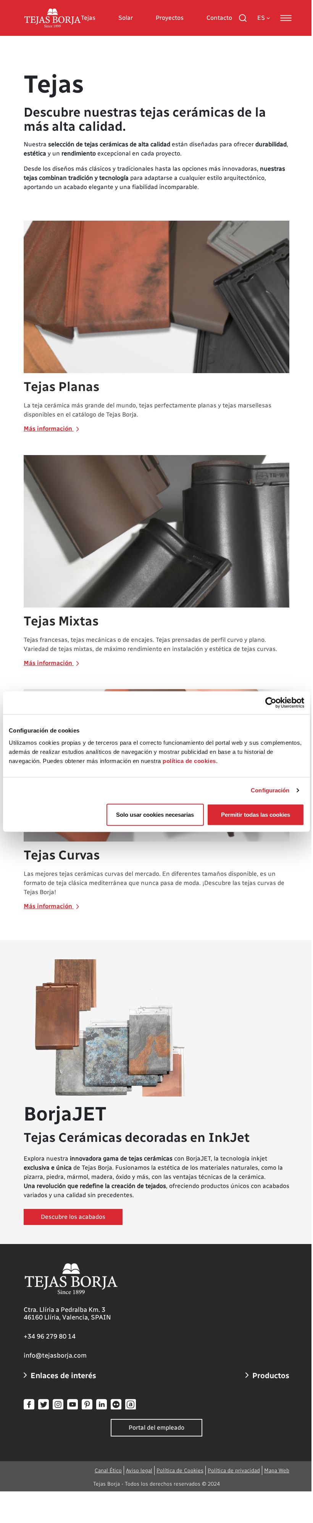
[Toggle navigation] (286, 18)
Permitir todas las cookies (255, 814)
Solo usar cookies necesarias (155, 814)
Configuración (270, 790)
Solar (125, 17)
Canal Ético (108, 1470)
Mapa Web (276, 1470)
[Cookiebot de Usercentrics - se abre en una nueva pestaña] (270, 703)
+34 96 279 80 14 (50, 1336)
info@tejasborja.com (55, 1355)
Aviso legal (139, 1470)
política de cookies (189, 760)
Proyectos (170, 17)
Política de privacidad (234, 1470)
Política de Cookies (179, 1470)
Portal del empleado (156, 1427)
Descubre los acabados (73, 1216)
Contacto (219, 17)
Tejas (88, 17)
